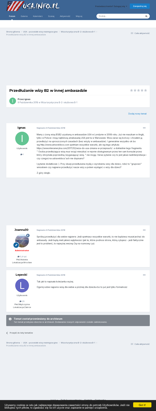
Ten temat (134, 16)
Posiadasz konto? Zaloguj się (110, 6)
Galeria (24, 16)
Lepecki (21, 274)
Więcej (79, 16)
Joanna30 (21, 230)
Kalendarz (38, 16)
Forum (12, 16)
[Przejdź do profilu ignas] (12, 101)
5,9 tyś (23, 256)
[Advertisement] (78, 62)
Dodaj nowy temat (137, 113)
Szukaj (51, 16)
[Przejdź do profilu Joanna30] (22, 241)
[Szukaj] (146, 16)
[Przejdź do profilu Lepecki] (22, 285)
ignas (27, 99)
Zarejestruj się (140, 6)
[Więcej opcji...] (144, 128)
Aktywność (65, 16)
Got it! (142, 405)
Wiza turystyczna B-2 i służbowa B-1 (59, 102)
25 (23, 301)
